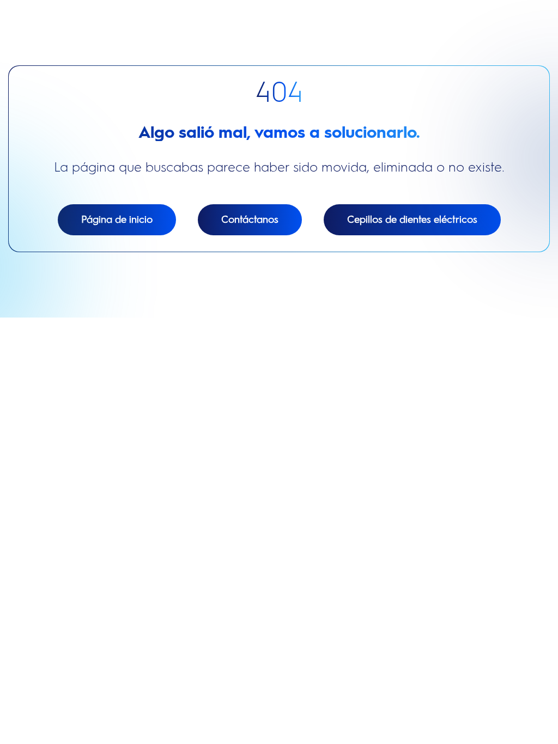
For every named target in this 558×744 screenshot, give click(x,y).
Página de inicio (117, 219)
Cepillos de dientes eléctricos (412, 219)
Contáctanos (249, 219)
